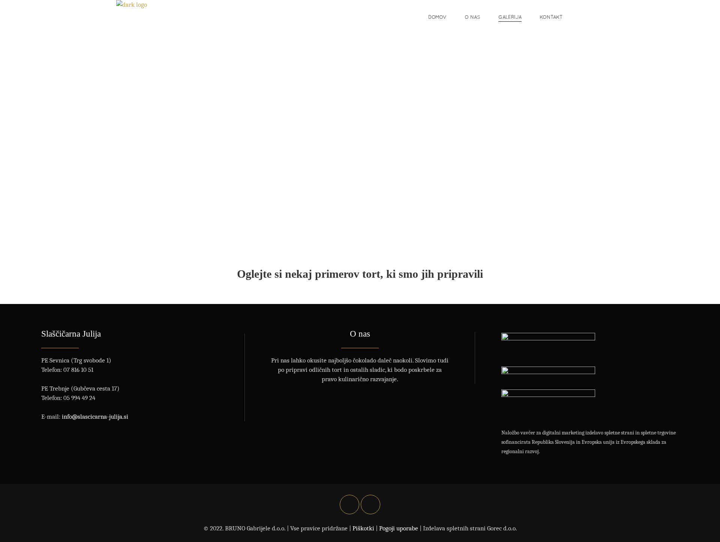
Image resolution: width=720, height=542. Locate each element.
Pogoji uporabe (398, 528)
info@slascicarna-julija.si (95, 416)
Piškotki (363, 528)
